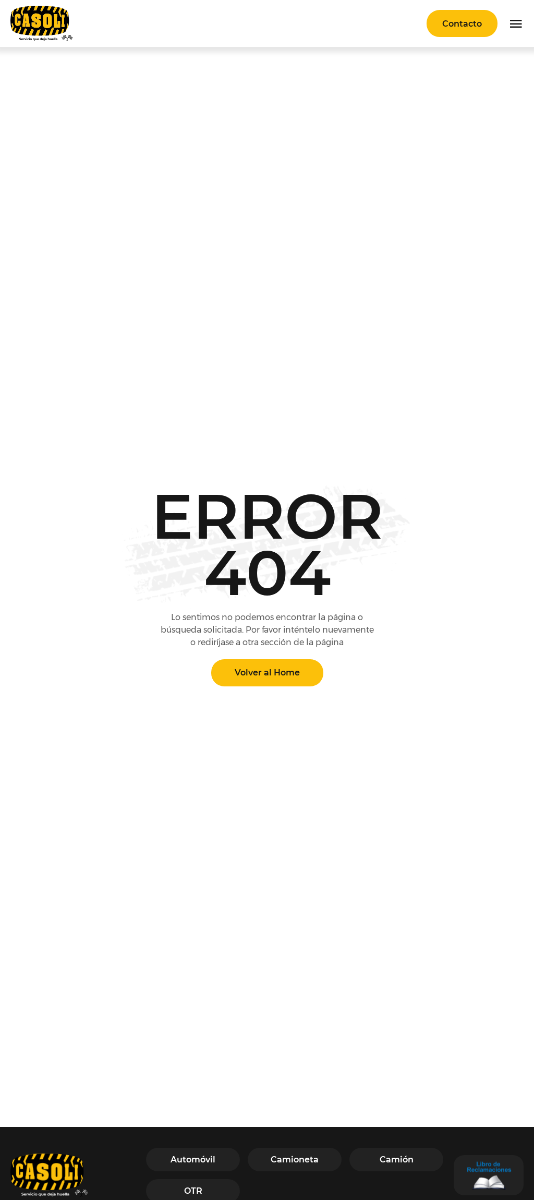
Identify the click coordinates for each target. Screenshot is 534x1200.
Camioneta (295, 1160)
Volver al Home (267, 673)
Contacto (462, 24)
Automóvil (193, 1160)
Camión (397, 1160)
